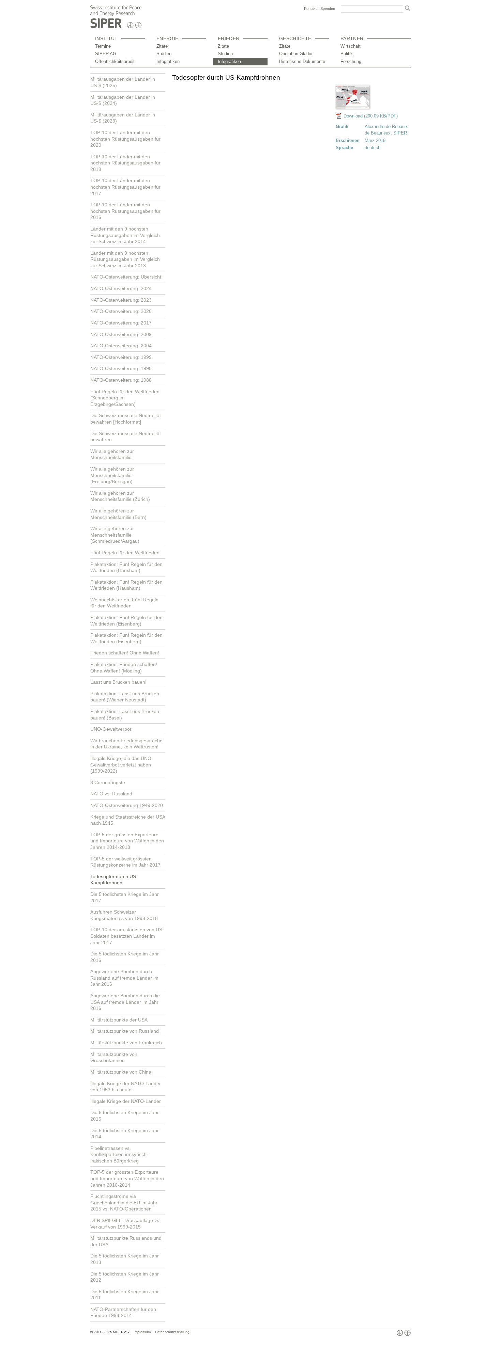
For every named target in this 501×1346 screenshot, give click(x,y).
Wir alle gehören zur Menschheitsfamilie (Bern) (118, 514)
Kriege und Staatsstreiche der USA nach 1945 (127, 820)
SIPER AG (105, 53)
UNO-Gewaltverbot (110, 729)
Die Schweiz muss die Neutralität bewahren (125, 437)
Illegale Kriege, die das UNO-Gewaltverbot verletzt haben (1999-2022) (121, 765)
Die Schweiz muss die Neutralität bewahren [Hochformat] (125, 419)
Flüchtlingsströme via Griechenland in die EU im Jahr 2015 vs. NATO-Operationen (123, 1202)
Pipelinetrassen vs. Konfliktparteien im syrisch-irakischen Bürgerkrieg (119, 1154)
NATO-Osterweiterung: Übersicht (125, 277)
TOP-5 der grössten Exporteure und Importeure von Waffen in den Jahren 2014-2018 (127, 841)
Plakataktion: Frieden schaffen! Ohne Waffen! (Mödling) (123, 668)
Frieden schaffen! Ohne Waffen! (124, 652)
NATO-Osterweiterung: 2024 (121, 288)
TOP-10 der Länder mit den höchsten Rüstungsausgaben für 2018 (125, 163)
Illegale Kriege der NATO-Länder (125, 1101)
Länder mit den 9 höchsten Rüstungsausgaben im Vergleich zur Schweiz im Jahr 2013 (125, 259)
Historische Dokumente (302, 61)
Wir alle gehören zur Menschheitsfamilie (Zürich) (120, 496)
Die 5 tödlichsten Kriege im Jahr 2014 (124, 1134)
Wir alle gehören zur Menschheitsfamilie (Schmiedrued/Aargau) (114, 535)
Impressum (142, 1332)
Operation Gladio (295, 53)
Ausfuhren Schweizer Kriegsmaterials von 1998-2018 (124, 915)
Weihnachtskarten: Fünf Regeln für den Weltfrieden (124, 603)
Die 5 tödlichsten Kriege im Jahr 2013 (124, 1259)
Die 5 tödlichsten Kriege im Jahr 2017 (124, 897)
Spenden (327, 8)
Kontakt (310, 8)
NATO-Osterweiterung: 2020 (121, 311)
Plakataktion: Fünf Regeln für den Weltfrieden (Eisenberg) (126, 621)
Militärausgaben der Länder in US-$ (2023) (122, 118)
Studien (163, 53)
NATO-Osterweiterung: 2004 (121, 345)
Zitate (162, 46)
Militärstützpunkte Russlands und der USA (126, 1241)
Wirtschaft (350, 46)
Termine (103, 46)
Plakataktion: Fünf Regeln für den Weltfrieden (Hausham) (126, 567)
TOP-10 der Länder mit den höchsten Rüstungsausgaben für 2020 (125, 139)
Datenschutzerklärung (172, 1332)
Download (352, 115)
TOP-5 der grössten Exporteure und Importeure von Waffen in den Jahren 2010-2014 (127, 1178)
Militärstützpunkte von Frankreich (126, 1042)
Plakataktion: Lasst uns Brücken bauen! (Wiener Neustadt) (124, 697)
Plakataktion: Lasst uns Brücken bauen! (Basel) (124, 714)
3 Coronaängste (107, 782)
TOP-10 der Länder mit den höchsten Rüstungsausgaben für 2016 (125, 211)
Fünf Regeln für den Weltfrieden (125, 552)
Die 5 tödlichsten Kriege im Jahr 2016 (124, 957)
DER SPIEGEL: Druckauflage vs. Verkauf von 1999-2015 (125, 1224)
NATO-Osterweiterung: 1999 (121, 357)
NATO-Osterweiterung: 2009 (121, 334)
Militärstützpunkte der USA (119, 1020)
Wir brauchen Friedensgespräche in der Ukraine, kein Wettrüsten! (126, 744)
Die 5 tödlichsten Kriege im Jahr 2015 (124, 1116)
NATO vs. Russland (111, 793)
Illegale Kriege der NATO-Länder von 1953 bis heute (125, 1087)
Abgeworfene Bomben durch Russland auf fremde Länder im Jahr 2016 (124, 978)
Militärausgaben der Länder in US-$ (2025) (122, 82)
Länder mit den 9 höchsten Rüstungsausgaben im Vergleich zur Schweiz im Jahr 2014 (125, 235)
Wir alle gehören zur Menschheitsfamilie (112, 454)
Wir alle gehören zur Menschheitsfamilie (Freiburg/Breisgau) (112, 475)
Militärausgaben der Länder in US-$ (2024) (122, 100)
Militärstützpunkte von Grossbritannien (113, 1057)
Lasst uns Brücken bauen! (118, 682)
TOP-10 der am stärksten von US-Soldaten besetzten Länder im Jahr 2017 (127, 936)
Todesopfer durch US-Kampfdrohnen (114, 880)
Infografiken (168, 61)
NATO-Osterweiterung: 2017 (121, 323)
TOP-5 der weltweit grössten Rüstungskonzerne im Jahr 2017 (125, 862)
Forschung (350, 61)
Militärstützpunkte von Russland (124, 1031)
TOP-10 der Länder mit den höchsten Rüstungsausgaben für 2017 (125, 187)
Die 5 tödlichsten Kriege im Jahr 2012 (124, 1277)
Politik (346, 53)
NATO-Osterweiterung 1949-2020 (126, 805)
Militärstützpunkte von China (120, 1072)
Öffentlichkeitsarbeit (115, 61)
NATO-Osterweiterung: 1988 (121, 380)
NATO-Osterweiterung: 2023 (121, 300)
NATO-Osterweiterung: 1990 (121, 368)
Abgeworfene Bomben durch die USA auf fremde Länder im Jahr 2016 (125, 1002)
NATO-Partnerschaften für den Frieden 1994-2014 (123, 1312)
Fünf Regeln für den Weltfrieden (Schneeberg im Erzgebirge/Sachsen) (125, 398)
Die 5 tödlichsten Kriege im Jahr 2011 (124, 1295)
